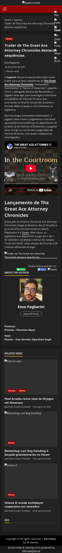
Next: (28, 337)
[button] (5, 9)
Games (9, 38)
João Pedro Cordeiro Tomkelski (17, 406)
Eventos (11, 390)
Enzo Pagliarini (12, 62)
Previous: (20, 328)
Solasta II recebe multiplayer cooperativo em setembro (24, 504)
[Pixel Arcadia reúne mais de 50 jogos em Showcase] (31, 377)
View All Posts (31, 313)
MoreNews (50, 539)
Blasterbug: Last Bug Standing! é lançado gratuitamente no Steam (27, 452)
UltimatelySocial (31, 551)
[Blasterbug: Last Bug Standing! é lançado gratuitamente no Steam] (31, 429)
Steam (25, 232)
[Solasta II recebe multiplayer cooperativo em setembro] (31, 481)
